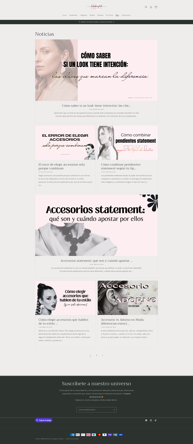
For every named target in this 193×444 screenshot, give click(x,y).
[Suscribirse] (114, 409)
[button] (146, 7)
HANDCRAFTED (45, 439)
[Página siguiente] (102, 355)
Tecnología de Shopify (57, 439)
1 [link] (90, 355)
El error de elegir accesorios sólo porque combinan (62, 166)
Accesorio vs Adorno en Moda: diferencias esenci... (122, 321)
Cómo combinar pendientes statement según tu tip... (121, 166)
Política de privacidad (72, 439)
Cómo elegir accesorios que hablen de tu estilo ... (63, 321)
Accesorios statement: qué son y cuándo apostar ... (97, 261)
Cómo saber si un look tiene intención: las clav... (96, 106)
